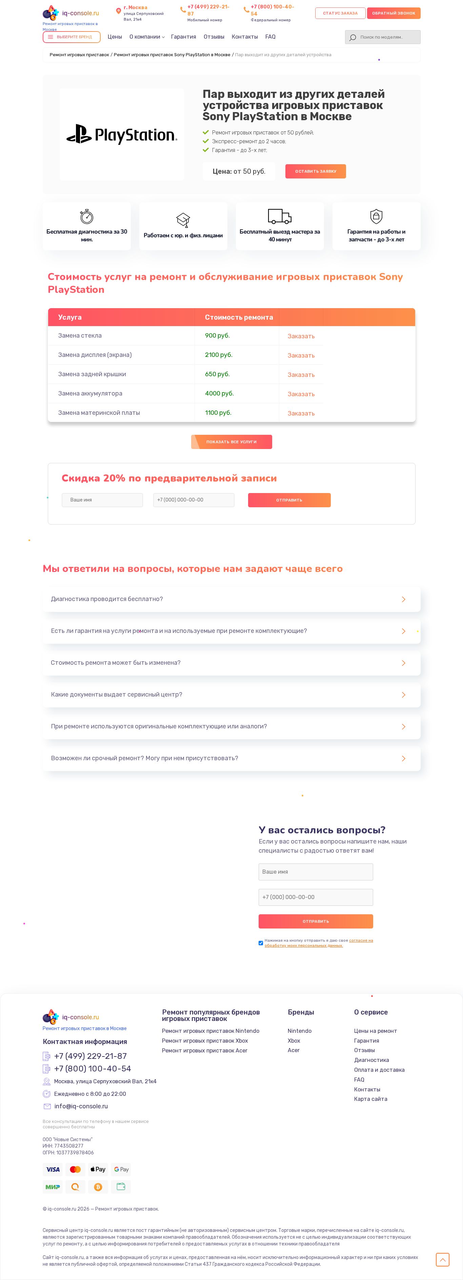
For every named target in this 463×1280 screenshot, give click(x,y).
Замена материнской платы (99, 413)
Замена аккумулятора (90, 393)
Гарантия (183, 37)
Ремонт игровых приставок (79, 54)
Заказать (301, 336)
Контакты (245, 37)
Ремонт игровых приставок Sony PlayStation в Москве (172, 54)
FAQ (270, 37)
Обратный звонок (394, 13)
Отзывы (214, 37)
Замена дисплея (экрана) (95, 355)
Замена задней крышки (92, 374)
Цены (115, 37)
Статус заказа (340, 13)
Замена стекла (80, 335)
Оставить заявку (315, 171)
